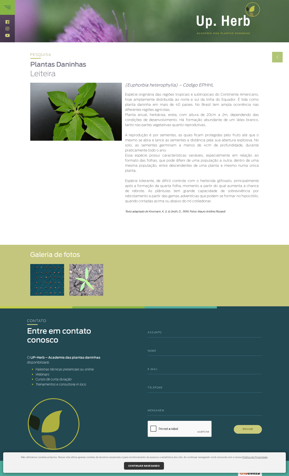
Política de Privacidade (254, 457)
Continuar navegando (144, 465)
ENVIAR (248, 429)
